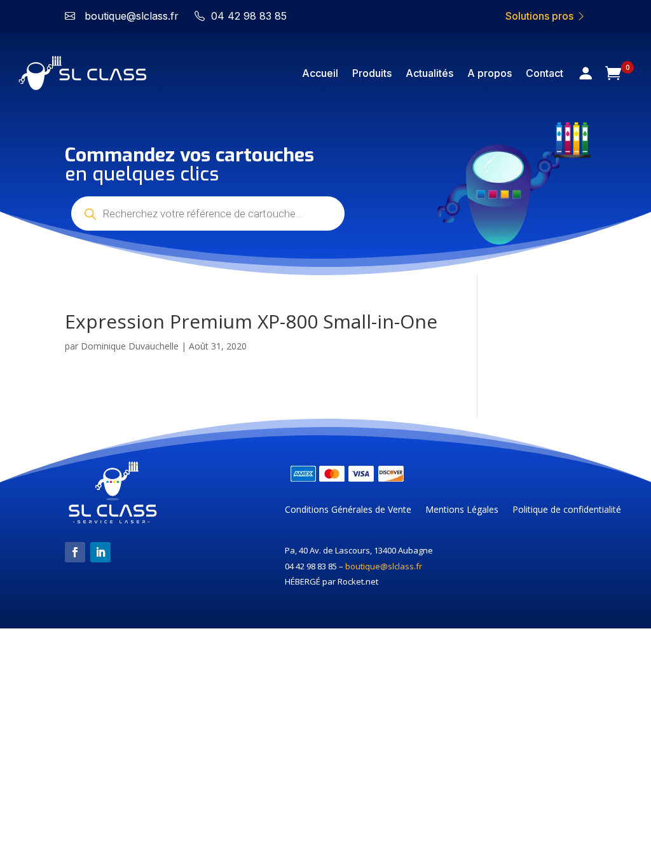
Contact (544, 73)
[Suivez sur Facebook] (75, 552)
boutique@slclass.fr (383, 566)
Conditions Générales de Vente (348, 510)
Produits (372, 73)
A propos (489, 73)
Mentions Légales (461, 510)
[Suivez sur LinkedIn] (100, 552)
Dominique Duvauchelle (130, 346)
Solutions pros (540, 16)
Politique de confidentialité (566, 510)
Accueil (320, 73)
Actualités (429, 73)
